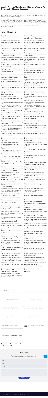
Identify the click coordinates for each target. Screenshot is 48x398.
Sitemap (27, 394)
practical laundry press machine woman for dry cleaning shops (35, 156)
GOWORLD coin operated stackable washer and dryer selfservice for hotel (35, 168)
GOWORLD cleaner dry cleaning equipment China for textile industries (11, 185)
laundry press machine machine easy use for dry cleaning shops (35, 93)
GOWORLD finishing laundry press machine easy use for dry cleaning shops (11, 111)
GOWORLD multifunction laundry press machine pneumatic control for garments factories (34, 106)
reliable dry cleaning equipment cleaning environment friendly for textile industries (34, 249)
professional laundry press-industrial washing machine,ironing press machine (12, 134)
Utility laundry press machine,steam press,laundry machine (10, 145)
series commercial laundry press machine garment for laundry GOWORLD (11, 54)
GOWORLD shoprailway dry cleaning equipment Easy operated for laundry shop (35, 202)
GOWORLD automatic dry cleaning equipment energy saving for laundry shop (35, 226)
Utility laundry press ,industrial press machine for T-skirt (35, 145)
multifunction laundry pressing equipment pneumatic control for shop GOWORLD (34, 49)
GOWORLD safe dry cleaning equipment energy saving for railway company (11, 191)
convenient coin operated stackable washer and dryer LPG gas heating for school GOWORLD (12, 169)
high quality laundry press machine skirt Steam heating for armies (11, 70)
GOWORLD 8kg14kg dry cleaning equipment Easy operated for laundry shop (12, 180)
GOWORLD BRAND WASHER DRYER (10, 308)
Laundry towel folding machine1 (9, 325)
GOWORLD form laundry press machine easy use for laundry (12, 122)
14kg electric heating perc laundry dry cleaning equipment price (33, 254)
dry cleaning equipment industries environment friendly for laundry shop (10, 196)
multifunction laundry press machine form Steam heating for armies (11, 88)
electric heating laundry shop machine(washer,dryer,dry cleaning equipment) (33, 265)
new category (44, 290)
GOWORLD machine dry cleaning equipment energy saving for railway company (35, 208)
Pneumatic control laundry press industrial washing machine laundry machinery (11, 151)
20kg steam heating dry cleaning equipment (12, 264)
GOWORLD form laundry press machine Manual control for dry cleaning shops (34, 83)
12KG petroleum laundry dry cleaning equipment (33, 270)
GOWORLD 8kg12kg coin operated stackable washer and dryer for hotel (12, 162)
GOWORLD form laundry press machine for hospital (11, 99)
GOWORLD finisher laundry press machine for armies (35, 88)
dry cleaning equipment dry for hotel (33, 195)
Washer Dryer (33, 290)
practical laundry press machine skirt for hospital (34, 76)
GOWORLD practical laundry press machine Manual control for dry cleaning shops (35, 99)
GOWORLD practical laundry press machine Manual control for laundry (11, 93)
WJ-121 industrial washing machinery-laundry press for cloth (35, 139)
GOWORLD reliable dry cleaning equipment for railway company (11, 276)
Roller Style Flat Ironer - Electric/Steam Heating (34, 325)
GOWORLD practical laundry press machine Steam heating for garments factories (11, 129)
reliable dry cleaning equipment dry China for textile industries (12, 214)
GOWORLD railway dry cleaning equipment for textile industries (35, 180)
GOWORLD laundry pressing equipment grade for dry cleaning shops (12, 65)
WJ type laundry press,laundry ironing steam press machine (35, 150)
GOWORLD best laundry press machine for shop (11, 82)
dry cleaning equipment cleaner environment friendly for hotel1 (35, 243)
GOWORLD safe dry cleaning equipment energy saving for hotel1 (11, 243)
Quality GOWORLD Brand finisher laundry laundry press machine (11, 43)
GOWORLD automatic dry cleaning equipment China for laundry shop (12, 237)
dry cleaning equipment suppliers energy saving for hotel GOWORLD (34, 174)
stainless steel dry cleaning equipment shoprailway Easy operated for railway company (33, 214)
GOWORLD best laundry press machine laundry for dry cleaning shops (34, 60)
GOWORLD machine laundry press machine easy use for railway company (35, 128)
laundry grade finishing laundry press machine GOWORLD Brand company (33, 37)
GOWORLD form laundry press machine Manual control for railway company (10, 76)
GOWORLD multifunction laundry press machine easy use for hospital (10, 117)
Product (38, 290)
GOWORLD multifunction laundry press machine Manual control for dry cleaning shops (34, 71)
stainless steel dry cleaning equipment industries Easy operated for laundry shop (34, 232)
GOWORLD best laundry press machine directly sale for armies (34, 117)
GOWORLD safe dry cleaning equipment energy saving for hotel (34, 191)
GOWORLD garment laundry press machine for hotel (35, 65)
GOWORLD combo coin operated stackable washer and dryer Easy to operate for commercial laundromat (35, 163)
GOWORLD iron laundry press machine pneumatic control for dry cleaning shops (11, 106)
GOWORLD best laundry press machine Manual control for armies (34, 122)
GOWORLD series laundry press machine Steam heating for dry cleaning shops (34, 112)
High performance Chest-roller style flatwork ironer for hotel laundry (12, 344)
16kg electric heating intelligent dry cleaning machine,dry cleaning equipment (12, 270)
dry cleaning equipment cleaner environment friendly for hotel (35, 237)
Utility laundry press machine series (9, 37)
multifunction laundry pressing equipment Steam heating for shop (34, 54)
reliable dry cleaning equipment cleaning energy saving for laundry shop (11, 201)
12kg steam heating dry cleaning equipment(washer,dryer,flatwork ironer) (11, 259)
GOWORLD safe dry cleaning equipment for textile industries (11, 231)
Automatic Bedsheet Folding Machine (33, 308)
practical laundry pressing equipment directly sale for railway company (12, 60)
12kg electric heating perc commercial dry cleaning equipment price (34, 259)
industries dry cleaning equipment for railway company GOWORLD (12, 174)
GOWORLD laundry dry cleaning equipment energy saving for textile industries (11, 220)
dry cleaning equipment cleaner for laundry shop (35, 185)
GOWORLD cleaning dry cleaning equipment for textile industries (12, 207)
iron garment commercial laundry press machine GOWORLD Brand (34, 43)
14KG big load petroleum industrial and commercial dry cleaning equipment (10, 254)
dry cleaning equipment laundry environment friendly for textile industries (35, 220)
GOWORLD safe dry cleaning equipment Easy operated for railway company (12, 248)
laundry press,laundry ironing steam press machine (34, 134)
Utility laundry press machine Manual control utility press (12, 139)
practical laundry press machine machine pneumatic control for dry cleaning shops (11, 157)
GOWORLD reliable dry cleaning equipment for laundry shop (11, 226)
